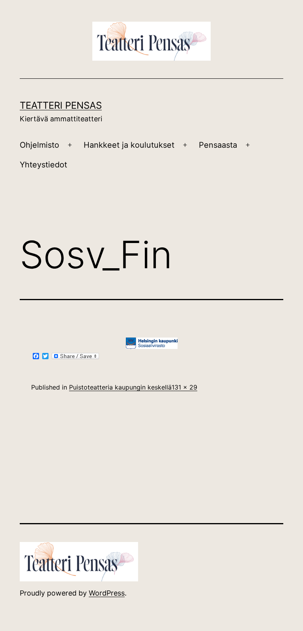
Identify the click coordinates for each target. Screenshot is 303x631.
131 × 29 (184, 387)
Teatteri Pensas (61, 105)
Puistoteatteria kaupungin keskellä (120, 387)
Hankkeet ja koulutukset (129, 145)
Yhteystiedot (43, 164)
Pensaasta (218, 145)
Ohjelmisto (39, 145)
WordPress (107, 593)
